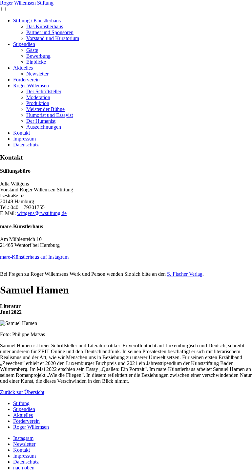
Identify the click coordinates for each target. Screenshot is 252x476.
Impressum (24, 138)
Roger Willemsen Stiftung (26, 3)
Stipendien (24, 44)
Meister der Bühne (45, 109)
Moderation (38, 97)
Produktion (37, 103)
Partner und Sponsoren (50, 32)
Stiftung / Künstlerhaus (37, 20)
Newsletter (37, 73)
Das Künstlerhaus (44, 26)
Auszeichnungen (43, 127)
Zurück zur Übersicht (22, 392)
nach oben (23, 467)
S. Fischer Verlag (184, 274)
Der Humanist (40, 121)
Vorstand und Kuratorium (52, 38)
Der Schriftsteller (43, 91)
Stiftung (21, 403)
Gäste (32, 50)
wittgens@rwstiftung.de (42, 213)
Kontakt (21, 133)
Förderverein (26, 79)
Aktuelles (23, 68)
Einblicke (36, 62)
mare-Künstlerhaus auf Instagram (34, 257)
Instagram (23, 438)
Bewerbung (38, 56)
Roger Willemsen (31, 85)
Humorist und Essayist (49, 115)
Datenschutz (26, 144)
